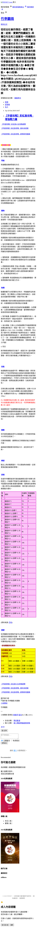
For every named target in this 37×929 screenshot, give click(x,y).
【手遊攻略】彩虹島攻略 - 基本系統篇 (14, 128)
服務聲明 (22, 898)
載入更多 (4, 730)
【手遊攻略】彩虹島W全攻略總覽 (13, 124)
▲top (3, 726)
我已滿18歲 (5, 925)
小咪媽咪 (4, 703)
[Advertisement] (18, 887)
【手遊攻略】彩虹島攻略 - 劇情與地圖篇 (15, 134)
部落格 (7, 104)
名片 (6, 107)
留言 (20, 715)
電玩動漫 (17, 720)
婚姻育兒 (17, 98)
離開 (11, 925)
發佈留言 (4, 743)
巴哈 (10, 622)
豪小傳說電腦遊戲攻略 (22, 723)
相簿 (6, 102)
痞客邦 (15, 715)
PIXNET (9, 896)
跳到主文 (4, 24)
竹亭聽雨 (7, 19)
